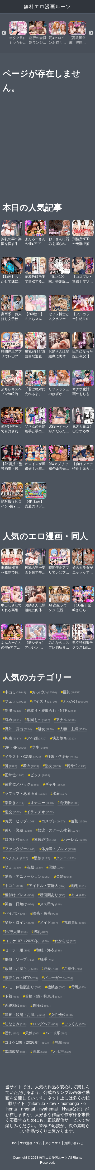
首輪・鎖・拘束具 (43, 996)
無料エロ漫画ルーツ (47, 6)
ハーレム (75, 839)
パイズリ (44, 701)
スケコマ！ (53, 1143)
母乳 (78, 987)
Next (91, 33)
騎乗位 (76, 766)
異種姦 (41, 1005)
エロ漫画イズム (31, 1143)
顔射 (78, 885)
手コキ (14, 885)
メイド (49, 922)
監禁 (42, 858)
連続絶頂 (45, 839)
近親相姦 (15, 1005)
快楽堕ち (63, 738)
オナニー (42, 803)
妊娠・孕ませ (62, 756)
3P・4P (15, 747)
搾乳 (41, 932)
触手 (47, 959)
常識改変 (15, 1051)
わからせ (65, 941)
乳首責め (75, 922)
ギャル (55, 784)
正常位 (14, 775)
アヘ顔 (36, 738)
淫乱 (12, 1033)
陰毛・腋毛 (45, 913)
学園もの (38, 720)
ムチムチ (16, 858)
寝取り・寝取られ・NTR (51, 710)
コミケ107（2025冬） (27, 941)
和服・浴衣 (48, 950)
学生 (40, 747)
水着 (60, 793)
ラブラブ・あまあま (25, 793)
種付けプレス (19, 895)
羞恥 (79, 821)
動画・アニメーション (27, 876)
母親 (62, 1042)
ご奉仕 (73, 968)
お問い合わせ (73, 1143)
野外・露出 (18, 729)
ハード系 (56, 1033)
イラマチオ (40, 812)
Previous (4, 33)
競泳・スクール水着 (58, 830)
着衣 (31, 766)
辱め (13, 720)
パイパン (15, 913)
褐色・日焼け (19, 904)
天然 (32, 1033)
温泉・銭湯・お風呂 (25, 1015)
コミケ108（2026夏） (27, 1042)
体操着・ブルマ (58, 849)
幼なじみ (15, 1024)
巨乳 (71, 692)
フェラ (15, 701)
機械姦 (56, 987)
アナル (65, 720)
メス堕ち (50, 904)
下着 (12, 996)
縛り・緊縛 (18, 830)
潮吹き (14, 803)
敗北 (39, 1051)
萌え (13, 867)
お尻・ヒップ (20, 821)
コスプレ (53, 821)
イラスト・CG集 (23, 756)
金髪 (64, 876)
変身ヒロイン (19, 922)
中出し (15, 692)
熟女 (53, 766)
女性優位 (62, 1015)
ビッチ (40, 775)
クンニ (65, 858)
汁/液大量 (16, 932)
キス (78, 895)
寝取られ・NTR (21, 978)
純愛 (51, 968)
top (14, 1143)
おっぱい (44, 692)
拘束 (13, 738)
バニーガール (58, 978)
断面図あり (52, 895)
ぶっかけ (75, 701)
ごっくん (75, 1024)
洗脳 (34, 867)
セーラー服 (17, 950)
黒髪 (56, 867)
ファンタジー (20, 849)
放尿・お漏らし (21, 968)
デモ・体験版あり (23, 987)
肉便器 (69, 803)
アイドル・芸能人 (47, 885)
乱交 (13, 812)
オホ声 (62, 1051)
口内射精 (16, 839)
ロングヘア (45, 1024)
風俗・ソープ (19, 959)
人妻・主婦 (73, 729)
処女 (46, 729)
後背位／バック (22, 784)
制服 (13, 710)
